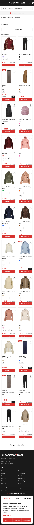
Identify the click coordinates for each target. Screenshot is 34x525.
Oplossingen (21, 478)
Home (3, 471)
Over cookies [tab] (27, 498)
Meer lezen (6, 515)
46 (19, 263)
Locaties (20, 476)
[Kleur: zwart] (19, 57)
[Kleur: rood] (3, 156)
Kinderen (3, 478)
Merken (3, 483)
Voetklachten (21, 473)
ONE (20, 125)
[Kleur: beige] (3, 295)
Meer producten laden (17, 445)
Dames (3, 473)
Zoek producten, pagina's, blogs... (14, 8)
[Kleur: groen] (3, 191)
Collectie (10, 17)
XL (8, 158)
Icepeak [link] (17, 17)
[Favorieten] (30, 3)
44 (3, 396)
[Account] (6, 3)
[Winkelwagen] (33, 3)
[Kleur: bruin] (19, 89)
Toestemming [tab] (6, 498)
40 (3, 125)
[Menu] (2, 3)
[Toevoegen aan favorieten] (14, 38)
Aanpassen (17, 520)
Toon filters (18, 29)
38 (19, 362)
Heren (3, 476)
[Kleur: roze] (19, 123)
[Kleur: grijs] (3, 89)
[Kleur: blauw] (3, 225)
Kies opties (7, 65)
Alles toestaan (27, 520)
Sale (2, 481)
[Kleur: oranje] (19, 191)
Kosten (20, 483)
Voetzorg (20, 471)
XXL (6, 59)
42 (22, 362)
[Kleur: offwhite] (3, 260)
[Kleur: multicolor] (3, 57)
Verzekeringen (22, 481)
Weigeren (7, 520)
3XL (4, 160)
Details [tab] (17, 498)
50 (19, 59)
